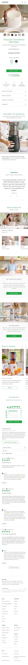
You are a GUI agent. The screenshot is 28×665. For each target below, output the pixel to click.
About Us (16, 625)
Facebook (16, 641)
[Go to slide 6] (23, 35)
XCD (4, 650)
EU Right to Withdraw (6, 660)
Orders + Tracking (5, 627)
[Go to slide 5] (19, 35)
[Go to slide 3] (12, 35)
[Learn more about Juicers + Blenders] (13, 363)
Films (15, 608)
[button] (2, 137)
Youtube (16, 638)
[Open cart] (22, 2)
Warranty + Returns (6, 630)
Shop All (3, 621)
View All (15, 613)
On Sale (3, 618)
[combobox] (14, 453)
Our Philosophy (17, 627)
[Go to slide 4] (16, 35)
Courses (3, 608)
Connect (16, 633)
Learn (14, 336)
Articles (15, 603)
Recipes (15, 606)
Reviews (16, 611)
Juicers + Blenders (5, 601)
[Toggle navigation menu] (25, 2)
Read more (7, 503)
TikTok (15, 643)
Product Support (5, 632)
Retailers (3, 635)
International (4, 637)
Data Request (16, 653)
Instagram (16, 636)
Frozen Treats (5, 613)
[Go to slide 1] (5, 35)
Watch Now (14, 293)
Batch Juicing (4, 611)
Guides (15, 601)
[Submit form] (25, 588)
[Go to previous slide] (3, 18)
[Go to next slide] (25, 18)
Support (3, 625)
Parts (3, 616)
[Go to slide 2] (8, 35)
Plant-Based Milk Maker (7, 603)
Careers (3, 640)
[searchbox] (13, 448)
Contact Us (4, 642)
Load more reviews (14, 567)
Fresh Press (16, 598)
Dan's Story (16, 630)
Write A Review (14, 421)
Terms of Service (5, 653)
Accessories (4, 606)
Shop (9, 387)
